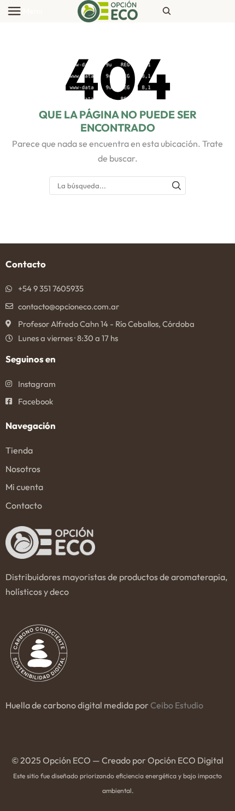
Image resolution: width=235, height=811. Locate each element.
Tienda (19, 450)
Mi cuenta (24, 486)
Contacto (23, 505)
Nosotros (22, 468)
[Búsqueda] (176, 185)
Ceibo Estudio (176, 705)
